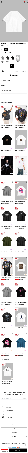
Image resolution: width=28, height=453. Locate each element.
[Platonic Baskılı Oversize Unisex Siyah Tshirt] (7, 342)
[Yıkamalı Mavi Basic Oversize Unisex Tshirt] (21, 342)
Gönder (24, 398)
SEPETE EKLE (18, 450)
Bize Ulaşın (14, 436)
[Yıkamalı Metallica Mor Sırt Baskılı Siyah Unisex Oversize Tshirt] (21, 114)
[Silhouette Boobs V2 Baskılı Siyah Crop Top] (7, 165)
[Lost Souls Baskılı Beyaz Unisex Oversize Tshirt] (21, 317)
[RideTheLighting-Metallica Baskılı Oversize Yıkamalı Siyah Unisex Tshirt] (7, 317)
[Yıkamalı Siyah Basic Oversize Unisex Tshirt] (21, 241)
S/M (6, 52)
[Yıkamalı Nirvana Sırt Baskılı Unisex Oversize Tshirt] (7, 114)
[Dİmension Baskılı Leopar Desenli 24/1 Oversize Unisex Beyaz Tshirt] (21, 266)
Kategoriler (14, 432)
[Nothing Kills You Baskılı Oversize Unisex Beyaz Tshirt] (7, 371)
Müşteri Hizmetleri (14, 428)
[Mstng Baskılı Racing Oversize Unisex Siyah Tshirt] (21, 291)
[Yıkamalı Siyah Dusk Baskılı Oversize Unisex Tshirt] (7, 215)
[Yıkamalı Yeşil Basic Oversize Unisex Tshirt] (7, 241)
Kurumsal (14, 425)
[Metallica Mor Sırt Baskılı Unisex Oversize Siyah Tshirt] (7, 266)
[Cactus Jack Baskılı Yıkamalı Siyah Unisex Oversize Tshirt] (21, 215)
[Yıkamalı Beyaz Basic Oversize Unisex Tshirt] (7, 190)
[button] (2, 21)
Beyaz (6, 49)
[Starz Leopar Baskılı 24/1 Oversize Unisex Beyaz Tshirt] (21, 139)
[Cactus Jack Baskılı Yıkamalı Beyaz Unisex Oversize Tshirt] (7, 291)
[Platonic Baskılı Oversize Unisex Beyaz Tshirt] (21, 190)
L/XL (10, 52)
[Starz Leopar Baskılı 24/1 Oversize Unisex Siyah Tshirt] (7, 139)
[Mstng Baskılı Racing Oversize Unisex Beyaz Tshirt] (21, 165)
